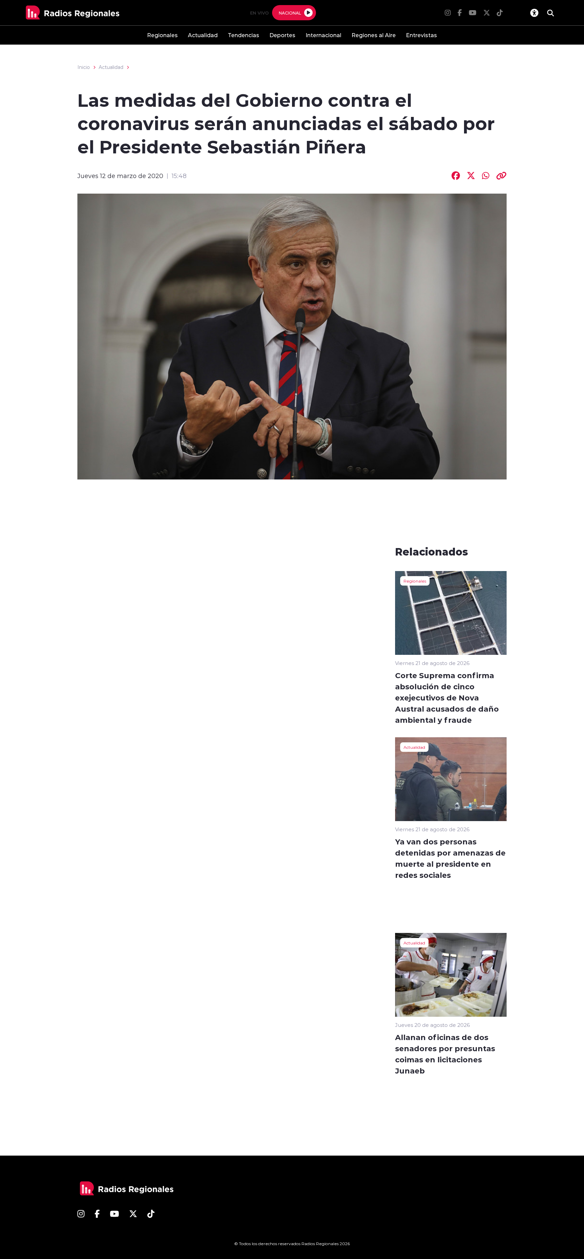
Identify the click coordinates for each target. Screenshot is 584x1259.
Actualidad (203, 35)
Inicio (83, 67)
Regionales (162, 35)
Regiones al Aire (373, 35)
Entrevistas (421, 35)
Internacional (323, 35)
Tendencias (243, 35)
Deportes (282, 35)
